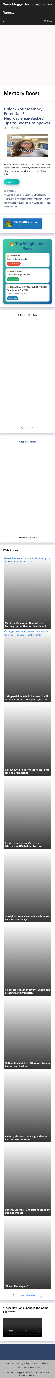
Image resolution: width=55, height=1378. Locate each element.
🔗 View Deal (13, 279)
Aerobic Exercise (15, 194)
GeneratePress (29, 1375)
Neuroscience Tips (41, 202)
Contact (18, 1367)
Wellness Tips (10, 206)
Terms (34, 1363)
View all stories (27, 1295)
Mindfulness (10, 202)
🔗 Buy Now (12, 298)
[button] (3, 21)
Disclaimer (44, 1363)
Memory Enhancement (38, 198)
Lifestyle (11, 190)
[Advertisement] (27, 54)
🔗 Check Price (13, 264)
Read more (11, 182)
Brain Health (31, 194)
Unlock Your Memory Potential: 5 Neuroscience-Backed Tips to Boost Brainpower (27, 116)
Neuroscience (24, 202)
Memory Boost (18, 198)
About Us (10, 1363)
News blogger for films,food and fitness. (28, 8)
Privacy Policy (23, 1363)
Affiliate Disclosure (32, 1367)
